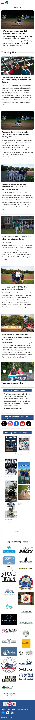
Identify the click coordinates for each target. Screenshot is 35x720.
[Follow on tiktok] (28, 423)
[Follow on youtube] (22, 423)
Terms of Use (5, 709)
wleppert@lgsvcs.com (13, 408)
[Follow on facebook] (16, 423)
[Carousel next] (30, 371)
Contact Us (24, 709)
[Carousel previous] (4, 371)
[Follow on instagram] (10, 423)
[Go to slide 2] (17, 378)
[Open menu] (3, 3)
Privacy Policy (15, 709)
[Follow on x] (4, 423)
